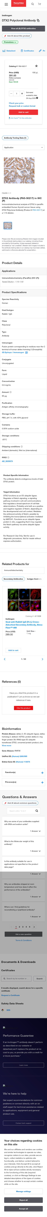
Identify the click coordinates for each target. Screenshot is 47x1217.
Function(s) (10, 772)
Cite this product (23, 708)
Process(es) (10, 782)
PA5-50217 (37, 210)
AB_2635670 (7, 461)
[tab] (23, 772)
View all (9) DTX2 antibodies (23, 28)
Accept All (23, 1209)
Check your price (16, 103)
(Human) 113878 (23, 762)
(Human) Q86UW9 (19, 756)
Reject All (23, 1200)
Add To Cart (23, 112)
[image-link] (19, 170)
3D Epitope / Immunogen (13, 352)
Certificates (29, 51)
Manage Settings (23, 1191)
